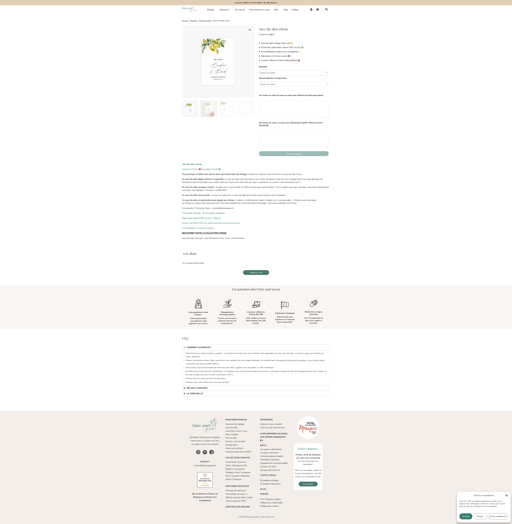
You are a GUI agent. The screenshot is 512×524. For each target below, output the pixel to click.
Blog (286, 10)
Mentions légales (273, 499)
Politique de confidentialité (271, 502)
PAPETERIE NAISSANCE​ (237, 486)
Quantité (263, 67)
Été (245, 465)
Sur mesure (240, 10)
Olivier (228, 479)
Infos (276, 10)
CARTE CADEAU (268, 475)
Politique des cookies (269, 506)
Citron (228, 465)
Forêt (237, 472)
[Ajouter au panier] (294, 153)
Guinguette (245, 472)
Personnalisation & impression (273, 78)
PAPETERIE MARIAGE (236, 420)
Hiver (227, 476)
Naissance (224, 10)
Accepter (466, 516)
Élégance (229, 469)
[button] (506, 495)
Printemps (237, 479)
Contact (295, 10)
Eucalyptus (240, 469)
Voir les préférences (498, 516)
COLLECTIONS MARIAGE (237, 457)
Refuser (480, 516)
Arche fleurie (230, 462)
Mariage (210, 10)
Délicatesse (237, 465)
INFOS (263, 445)
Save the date (205, 21)
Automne (242, 462)
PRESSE (264, 494)
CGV (262, 499)
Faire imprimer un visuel (259, 10)
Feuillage (229, 472)
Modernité (245, 476)
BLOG (263, 489)
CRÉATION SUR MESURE (237, 507)
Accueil (185, 21)
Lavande (235, 476)
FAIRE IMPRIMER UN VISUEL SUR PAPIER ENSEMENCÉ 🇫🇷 (274, 436)
